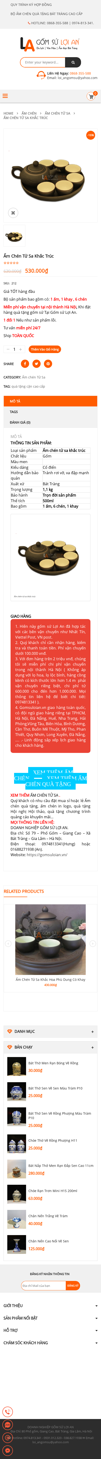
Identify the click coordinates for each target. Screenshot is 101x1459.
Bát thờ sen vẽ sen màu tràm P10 (55, 1088)
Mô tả (15, 401)
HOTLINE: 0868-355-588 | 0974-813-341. (62, 23)
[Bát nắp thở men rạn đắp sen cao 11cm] (16, 1169)
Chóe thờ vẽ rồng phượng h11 (52, 1140)
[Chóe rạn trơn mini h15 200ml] (16, 1194)
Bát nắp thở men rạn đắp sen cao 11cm (60, 1165)
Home (8, 113)
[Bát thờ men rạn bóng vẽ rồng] (16, 1066)
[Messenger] (7, 1451)
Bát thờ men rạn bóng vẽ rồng (53, 1063)
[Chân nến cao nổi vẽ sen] (16, 1244)
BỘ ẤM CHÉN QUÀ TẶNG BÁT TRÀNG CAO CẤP (46, 14)
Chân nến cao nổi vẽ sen (48, 1241)
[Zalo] (7, 1425)
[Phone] (7, 1412)
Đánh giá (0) (20, 422)
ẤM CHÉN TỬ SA (44, 795)
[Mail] (7, 1438)
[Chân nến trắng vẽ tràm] (16, 1219)
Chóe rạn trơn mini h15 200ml (52, 1191)
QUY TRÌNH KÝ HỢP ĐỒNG (31, 4)
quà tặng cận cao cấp (28, 386)
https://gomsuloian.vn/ (47, 854)
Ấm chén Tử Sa (57, 113)
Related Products (24, 891)
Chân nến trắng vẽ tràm (48, 1216)
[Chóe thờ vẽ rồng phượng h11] (16, 1143)
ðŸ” (13, 213)
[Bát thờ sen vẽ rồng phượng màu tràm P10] (16, 1116)
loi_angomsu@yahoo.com (77, 78)
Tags (14, 411)
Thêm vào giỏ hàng (45, 349)
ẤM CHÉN (29, 113)
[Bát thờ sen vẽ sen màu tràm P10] (16, 1091)
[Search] (73, 62)
